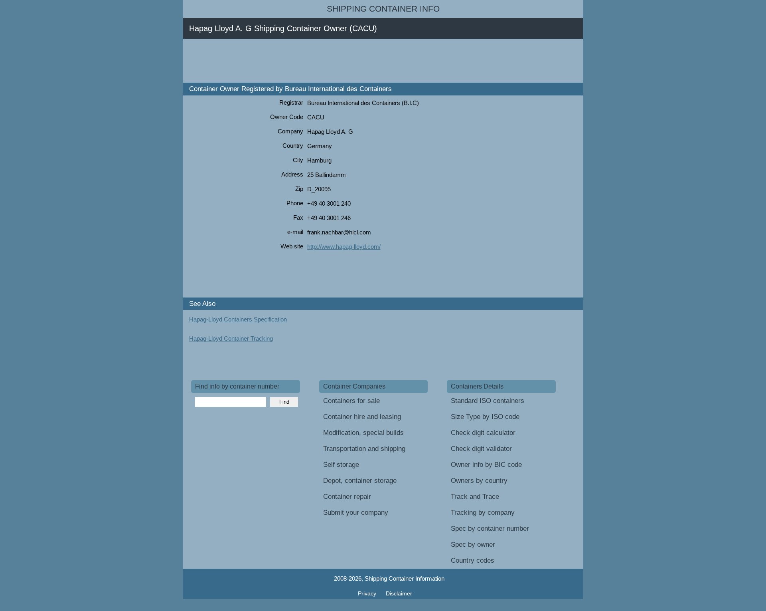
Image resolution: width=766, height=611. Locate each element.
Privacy (368, 593)
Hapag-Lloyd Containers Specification (238, 319)
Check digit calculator (483, 432)
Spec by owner (473, 544)
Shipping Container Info (383, 9)
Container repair (347, 496)
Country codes (472, 560)
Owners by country (479, 480)
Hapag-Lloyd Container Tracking (231, 338)
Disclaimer (399, 593)
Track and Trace (475, 496)
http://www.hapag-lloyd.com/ (344, 246)
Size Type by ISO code (485, 417)
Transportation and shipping (364, 448)
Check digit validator (481, 448)
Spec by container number (490, 528)
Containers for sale (351, 401)
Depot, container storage (360, 480)
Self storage (341, 464)
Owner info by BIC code (486, 464)
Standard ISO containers (487, 401)
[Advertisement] (336, 61)
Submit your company (355, 512)
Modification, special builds (363, 432)
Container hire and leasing (362, 417)
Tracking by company (483, 512)
